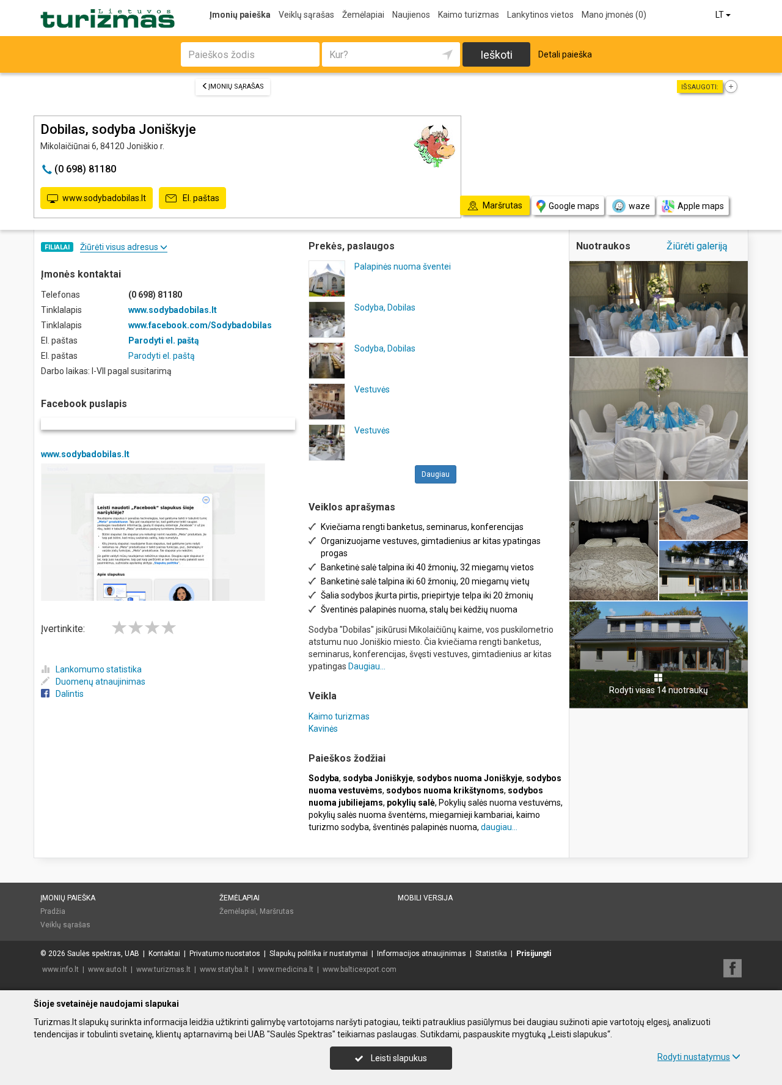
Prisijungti (533, 953)
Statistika (491, 953)
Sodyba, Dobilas (384, 307)
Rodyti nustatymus (693, 1057)
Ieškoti (496, 54)
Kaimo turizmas (468, 15)
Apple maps (701, 206)
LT (720, 15)
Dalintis (70, 694)
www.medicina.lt (285, 969)
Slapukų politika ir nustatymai (318, 953)
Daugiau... (367, 666)
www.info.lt (60, 969)
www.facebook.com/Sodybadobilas (200, 325)
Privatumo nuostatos (224, 953)
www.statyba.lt (224, 969)
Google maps (574, 206)
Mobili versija (425, 898)
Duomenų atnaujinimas (100, 681)
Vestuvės (372, 389)
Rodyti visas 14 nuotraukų (658, 690)
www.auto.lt (107, 969)
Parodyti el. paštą (163, 340)
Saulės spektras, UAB (103, 953)
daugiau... (499, 827)
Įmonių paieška (240, 15)
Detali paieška (565, 54)
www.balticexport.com (359, 969)
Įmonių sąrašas (236, 86)
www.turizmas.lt (163, 969)
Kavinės (323, 729)
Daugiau (436, 474)
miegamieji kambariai (471, 815)
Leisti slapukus (398, 1058)
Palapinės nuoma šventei (402, 266)
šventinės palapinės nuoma (425, 827)
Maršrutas (277, 911)
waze (639, 206)
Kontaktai (164, 953)
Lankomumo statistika (99, 669)
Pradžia (52, 911)
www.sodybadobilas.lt (104, 198)
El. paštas (200, 198)
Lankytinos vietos (540, 15)
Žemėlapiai (363, 15)
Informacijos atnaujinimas (421, 953)
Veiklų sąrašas (306, 15)
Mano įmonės (614, 15)
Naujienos (411, 15)
